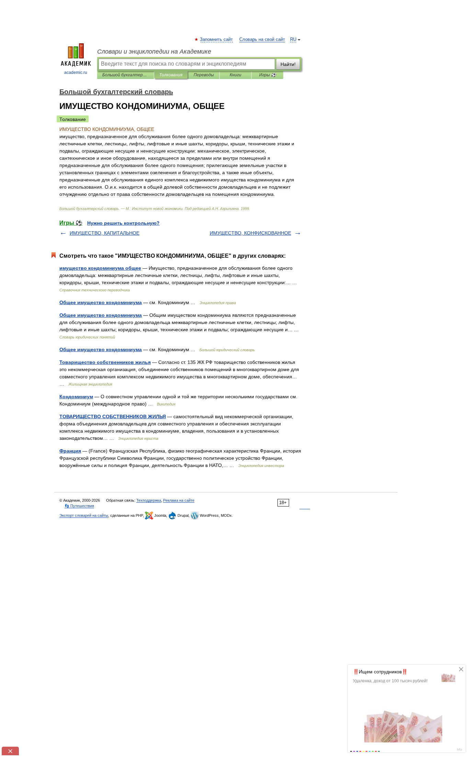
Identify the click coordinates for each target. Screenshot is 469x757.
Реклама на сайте (178, 500)
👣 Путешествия (79, 506)
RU (293, 39)
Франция (70, 451)
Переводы (204, 75)
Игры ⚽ (267, 75)
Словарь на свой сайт (262, 39)
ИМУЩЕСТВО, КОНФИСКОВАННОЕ (250, 233)
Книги (235, 75)
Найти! (288, 64)
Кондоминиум (76, 396)
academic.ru (75, 72)
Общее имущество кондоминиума (100, 302)
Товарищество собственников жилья (105, 362)
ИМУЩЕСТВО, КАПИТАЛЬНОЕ (104, 233)
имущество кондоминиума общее (100, 268)
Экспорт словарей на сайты (83, 515)
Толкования (170, 75)
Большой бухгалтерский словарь (125, 75)
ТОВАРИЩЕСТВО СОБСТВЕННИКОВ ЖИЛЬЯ (112, 416)
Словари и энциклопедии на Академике (154, 51)
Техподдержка (148, 500)
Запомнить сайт (217, 39)
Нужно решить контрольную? (123, 223)
